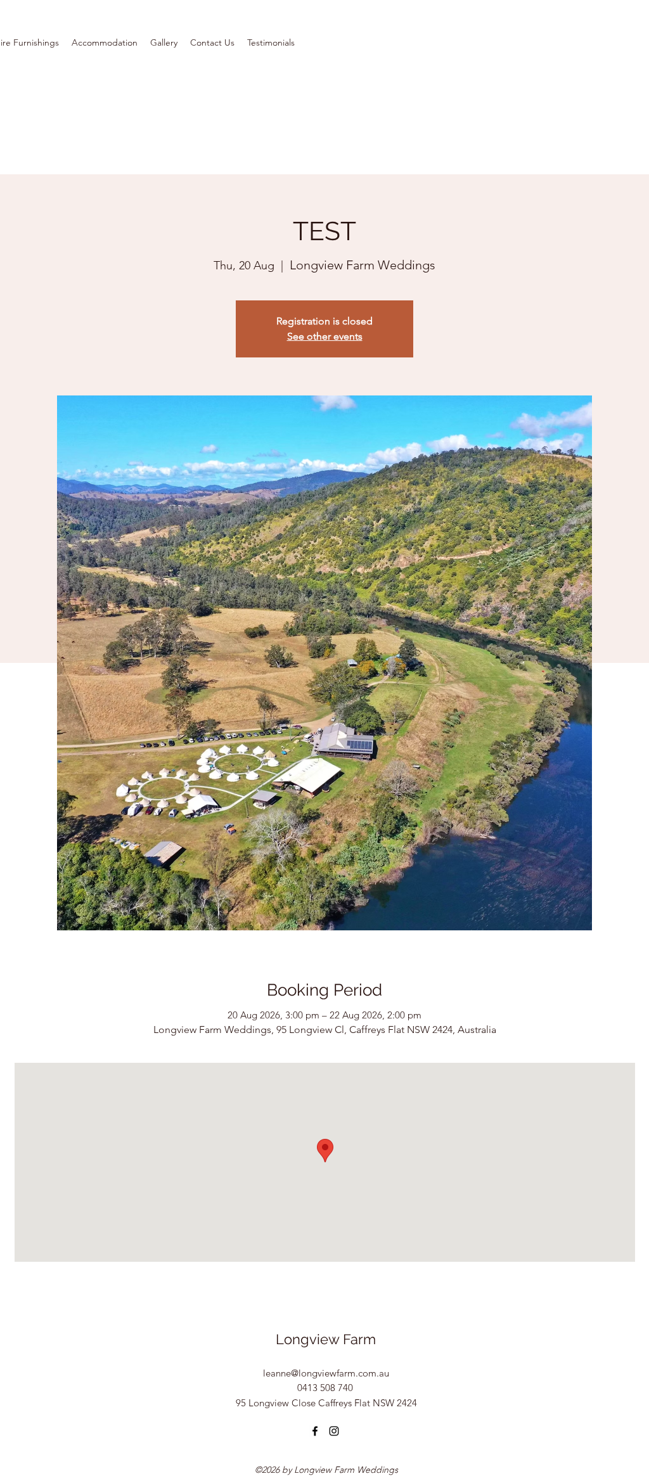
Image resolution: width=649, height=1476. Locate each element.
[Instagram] (334, 1431)
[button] (104, 42)
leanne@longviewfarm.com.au (326, 1373)
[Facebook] (315, 1431)
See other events (325, 336)
